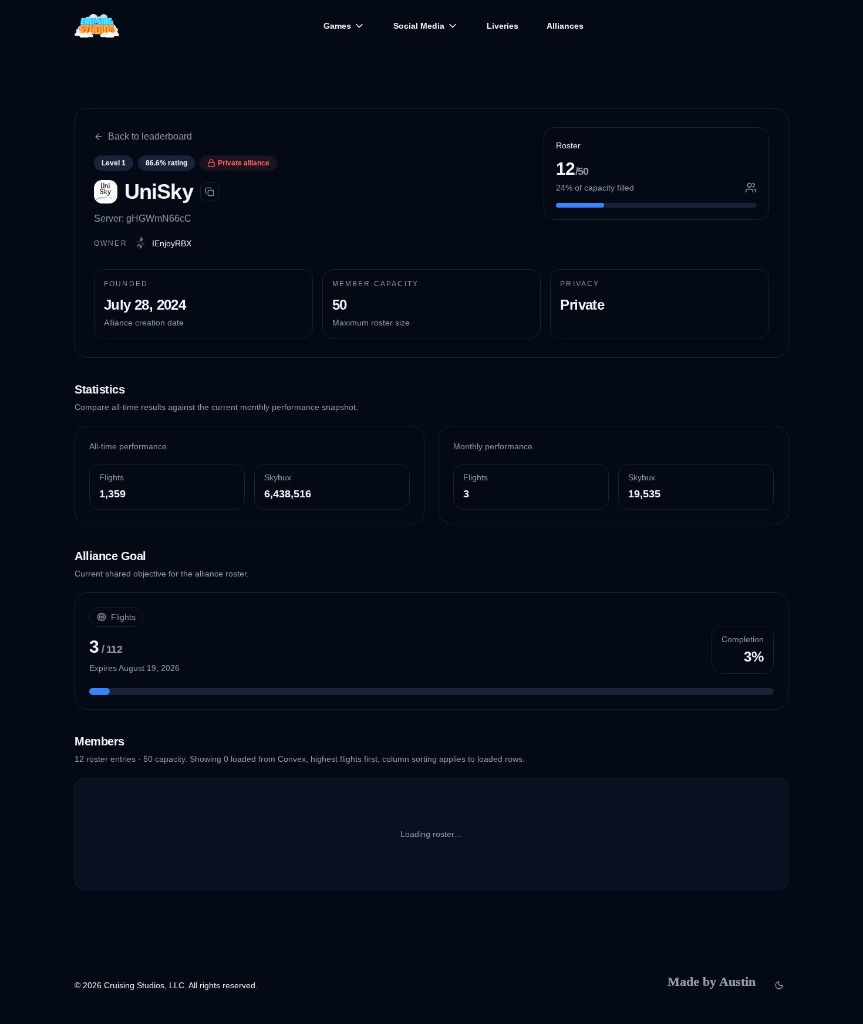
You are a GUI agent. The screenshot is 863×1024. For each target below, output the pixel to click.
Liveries (502, 25)
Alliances (565, 25)
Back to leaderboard (150, 136)
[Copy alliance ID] (209, 191)
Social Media (418, 25)
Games (337, 25)
